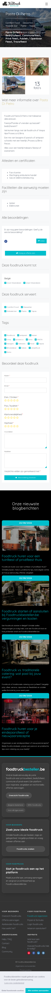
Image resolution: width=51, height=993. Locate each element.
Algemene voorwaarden (25, 966)
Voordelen (8, 432)
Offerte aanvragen (10, 920)
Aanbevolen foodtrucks (12, 924)
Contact (5, 943)
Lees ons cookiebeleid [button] (14, 983)
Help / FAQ (7, 939)
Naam (7, 376)
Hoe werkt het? (8, 928)
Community (7, 951)
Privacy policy (25, 970)
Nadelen (7, 451)
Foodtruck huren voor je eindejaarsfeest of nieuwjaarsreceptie (19, 732)
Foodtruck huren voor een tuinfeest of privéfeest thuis (22, 558)
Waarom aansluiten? (36, 928)
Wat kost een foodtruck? (33, 940)
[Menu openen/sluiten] (46, 4)
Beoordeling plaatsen (27, 477)
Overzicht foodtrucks (19, 795)
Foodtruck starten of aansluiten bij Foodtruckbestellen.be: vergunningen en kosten (25, 614)
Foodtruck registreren (37, 916)
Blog (4, 947)
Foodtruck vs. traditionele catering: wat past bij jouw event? (21, 673)
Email (6, 386)
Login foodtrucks (35, 924)
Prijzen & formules (35, 920)
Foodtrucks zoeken (25, 849)
